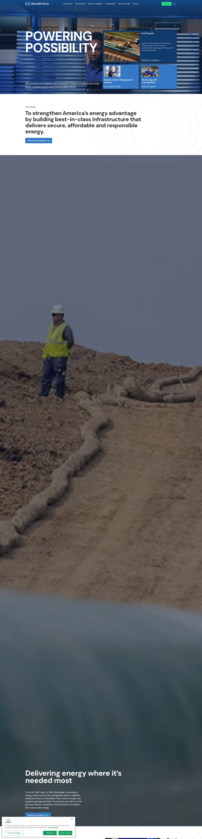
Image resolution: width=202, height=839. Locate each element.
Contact (166, 4)
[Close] (72, 819)
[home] (39, 4)
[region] (38, 827)
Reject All (50, 833)
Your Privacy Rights (14, 833)
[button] (68, 4)
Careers (135, 4)
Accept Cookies (65, 833)
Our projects (80, 4)
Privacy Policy (53, 828)
